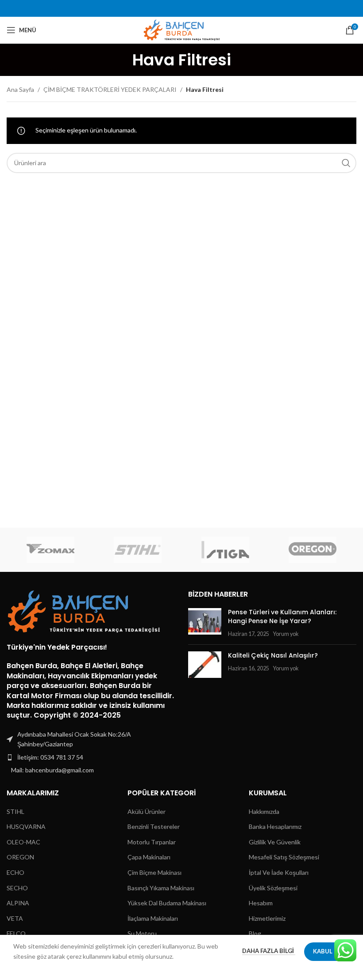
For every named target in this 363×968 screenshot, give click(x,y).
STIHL (15, 811)
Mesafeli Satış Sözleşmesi (284, 857)
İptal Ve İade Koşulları (279, 872)
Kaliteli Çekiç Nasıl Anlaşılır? (273, 655)
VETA (15, 918)
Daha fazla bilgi (268, 950)
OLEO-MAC (23, 842)
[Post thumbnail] (204, 623)
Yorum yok (286, 634)
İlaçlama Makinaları (152, 918)
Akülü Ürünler (146, 811)
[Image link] (84, 611)
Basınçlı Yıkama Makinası (160, 888)
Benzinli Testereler (153, 826)
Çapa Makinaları (148, 857)
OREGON (20, 857)
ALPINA (18, 903)
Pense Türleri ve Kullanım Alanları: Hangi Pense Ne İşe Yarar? (282, 616)
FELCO (16, 933)
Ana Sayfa (20, 89)
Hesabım (261, 903)
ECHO (15, 872)
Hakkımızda (264, 811)
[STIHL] (138, 550)
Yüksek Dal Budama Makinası (166, 903)
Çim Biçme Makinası (154, 872)
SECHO (17, 888)
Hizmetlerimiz (267, 918)
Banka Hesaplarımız (275, 826)
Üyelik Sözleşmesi (273, 888)
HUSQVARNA (26, 826)
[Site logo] (181, 29)
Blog (255, 933)
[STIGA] (225, 550)
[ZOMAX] (50, 550)
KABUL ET (327, 951)
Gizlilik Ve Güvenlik (275, 842)
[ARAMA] (346, 163)
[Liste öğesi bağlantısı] (91, 757)
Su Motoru (142, 933)
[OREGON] (312, 550)
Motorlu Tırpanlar (151, 842)
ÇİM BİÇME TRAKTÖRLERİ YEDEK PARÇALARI (110, 89)
